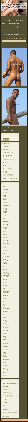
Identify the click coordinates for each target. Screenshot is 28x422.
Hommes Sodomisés (7, 161)
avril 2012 (5, 302)
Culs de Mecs (14, 5)
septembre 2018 (6, 190)
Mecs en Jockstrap (6, 168)
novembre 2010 (6, 327)
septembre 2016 (6, 225)
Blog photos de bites (6, 389)
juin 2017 (4, 212)
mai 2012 (4, 301)
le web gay (5, 405)
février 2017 (5, 218)
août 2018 (5, 192)
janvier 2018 (5, 202)
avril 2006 (5, 375)
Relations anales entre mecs (8, 174)
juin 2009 (4, 352)
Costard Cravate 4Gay (7, 392)
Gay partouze (5, 403)
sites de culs (5, 177)
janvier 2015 (5, 254)
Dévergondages (6, 149)
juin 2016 (4, 230)
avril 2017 (5, 215)
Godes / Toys (5, 158)
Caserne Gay (5, 390)
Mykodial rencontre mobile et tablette (10, 412)
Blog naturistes (5, 387)
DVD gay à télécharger (7, 152)
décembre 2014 (6, 256)
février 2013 (5, 288)
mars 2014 (5, 269)
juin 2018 (4, 195)
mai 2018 (4, 196)
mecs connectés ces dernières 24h (14, 34)
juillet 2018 (5, 193)
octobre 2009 (5, 346)
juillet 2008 (5, 362)
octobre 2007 (5, 369)
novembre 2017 (6, 205)
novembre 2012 (6, 292)
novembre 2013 (6, 275)
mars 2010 (5, 339)
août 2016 (5, 227)
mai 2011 (4, 318)
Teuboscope (5, 413)
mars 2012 (5, 304)
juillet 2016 (5, 228)
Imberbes (4, 162)
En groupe (5, 153)
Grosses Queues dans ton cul (8, 159)
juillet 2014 (5, 263)
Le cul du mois (5, 165)
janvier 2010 (5, 342)
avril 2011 (4, 320)
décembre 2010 (6, 326)
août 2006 (5, 372)
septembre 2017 (6, 208)
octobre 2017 (5, 206)
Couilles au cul (5, 146)
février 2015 (5, 253)
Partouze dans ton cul (7, 169)
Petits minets (5, 171)
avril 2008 (5, 365)
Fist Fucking (5, 156)
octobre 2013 (5, 276)
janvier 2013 (5, 289)
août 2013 (5, 279)
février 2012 (5, 305)
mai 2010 (4, 336)
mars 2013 (5, 286)
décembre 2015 (6, 238)
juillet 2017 (5, 211)
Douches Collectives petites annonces (10, 396)
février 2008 (5, 368)
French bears (5, 398)
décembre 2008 (6, 358)
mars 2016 (5, 234)
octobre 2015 (5, 241)
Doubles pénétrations (7, 150)
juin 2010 (4, 334)
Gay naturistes (5, 402)
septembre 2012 (6, 295)
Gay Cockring (5, 399)
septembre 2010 (6, 330)
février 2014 (5, 270)
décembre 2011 (6, 308)
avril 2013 (5, 285)
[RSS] (2, 420)
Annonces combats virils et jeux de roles (10, 383)
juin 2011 (4, 317)
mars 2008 (5, 366)
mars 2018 (5, 199)
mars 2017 (5, 217)
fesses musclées (6, 155)
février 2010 (5, 340)
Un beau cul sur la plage (14, 39)
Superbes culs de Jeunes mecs (9, 178)
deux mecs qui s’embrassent (8, 395)
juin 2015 (4, 247)
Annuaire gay (5, 386)
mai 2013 (4, 283)
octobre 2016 (5, 224)
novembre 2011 (6, 310)
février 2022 (5, 186)
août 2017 (5, 209)
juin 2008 (4, 363)
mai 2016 (4, 231)
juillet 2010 (5, 333)
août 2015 (5, 244)
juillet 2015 (5, 246)
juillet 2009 (5, 350)
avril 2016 (5, 233)
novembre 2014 (6, 257)
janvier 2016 (5, 237)
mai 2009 (4, 353)
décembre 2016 (6, 221)
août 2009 (5, 349)
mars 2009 (5, 356)
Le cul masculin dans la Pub (8, 166)
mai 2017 (4, 214)
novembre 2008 (6, 359)
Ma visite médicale (6, 409)
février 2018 (5, 201)
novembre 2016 (6, 222)
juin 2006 (4, 374)
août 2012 (5, 297)
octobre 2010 (5, 329)
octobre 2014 (5, 259)
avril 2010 (5, 337)
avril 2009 (5, 355)
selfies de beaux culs (7, 175)
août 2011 (5, 314)
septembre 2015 (6, 243)
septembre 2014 (6, 260)
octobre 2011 (5, 311)
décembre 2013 (6, 273)
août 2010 (5, 331)
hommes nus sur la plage (15, 127)
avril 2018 (5, 198)
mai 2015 (4, 249)
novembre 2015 (6, 240)
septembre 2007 (6, 371)
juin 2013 (4, 282)
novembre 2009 (6, 345)
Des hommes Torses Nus (8, 393)
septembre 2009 (6, 347)
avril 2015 (5, 250)
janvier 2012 (5, 307)
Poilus (4, 172)
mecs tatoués (5, 410)
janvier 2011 (5, 324)
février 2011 (5, 323)
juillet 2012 (5, 298)
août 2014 (5, 262)
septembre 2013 (6, 278)
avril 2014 (5, 267)
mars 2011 (5, 321)
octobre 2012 (5, 294)
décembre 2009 (6, 343)
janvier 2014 (5, 272)
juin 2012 (4, 299)
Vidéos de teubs (6, 416)
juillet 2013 (5, 281)
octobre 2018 (5, 189)
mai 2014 (4, 266)
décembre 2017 (6, 204)
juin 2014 (4, 265)
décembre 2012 (6, 291)
